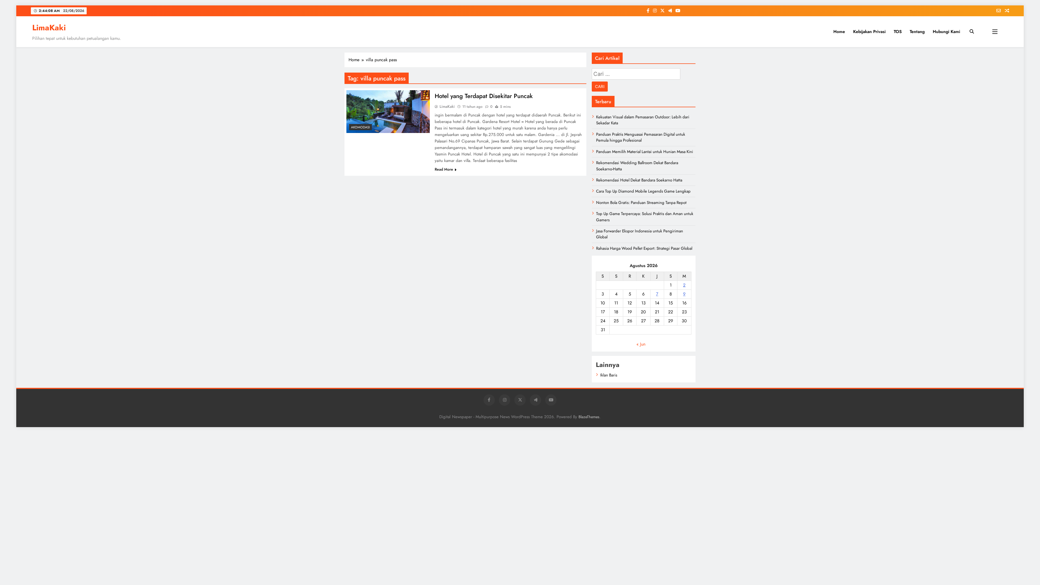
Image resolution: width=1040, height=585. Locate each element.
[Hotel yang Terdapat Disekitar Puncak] (388, 111)
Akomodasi (360, 127)
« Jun (640, 344)
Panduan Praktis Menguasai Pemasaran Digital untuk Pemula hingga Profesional (640, 137)
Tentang (917, 31)
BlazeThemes (588, 417)
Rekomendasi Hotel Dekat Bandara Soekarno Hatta (639, 180)
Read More (444, 169)
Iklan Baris (608, 375)
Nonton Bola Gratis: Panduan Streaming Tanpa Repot (641, 203)
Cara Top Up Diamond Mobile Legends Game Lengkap (643, 191)
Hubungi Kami (946, 31)
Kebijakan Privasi (869, 31)
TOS (898, 31)
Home (839, 31)
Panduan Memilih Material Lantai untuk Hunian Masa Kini (644, 152)
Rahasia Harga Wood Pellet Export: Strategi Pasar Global (644, 248)
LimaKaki (49, 27)
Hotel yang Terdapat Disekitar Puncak (484, 96)
